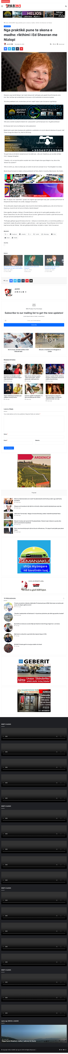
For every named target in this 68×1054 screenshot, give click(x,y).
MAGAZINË (12, 22)
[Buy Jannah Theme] (34, 14)
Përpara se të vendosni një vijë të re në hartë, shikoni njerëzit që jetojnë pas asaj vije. (38, 522)
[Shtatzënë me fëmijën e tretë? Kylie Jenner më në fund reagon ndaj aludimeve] (13, 385)
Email (6, 456)
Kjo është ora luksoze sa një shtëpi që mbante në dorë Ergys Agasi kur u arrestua (37, 640)
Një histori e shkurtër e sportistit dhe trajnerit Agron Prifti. (30, 650)
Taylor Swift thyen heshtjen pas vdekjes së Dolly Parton (13, 412)
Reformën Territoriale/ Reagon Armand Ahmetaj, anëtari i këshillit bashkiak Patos (37, 530)
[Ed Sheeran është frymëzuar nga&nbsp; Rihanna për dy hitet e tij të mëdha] (13, 276)
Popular (34, 509)
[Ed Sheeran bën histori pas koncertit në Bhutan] (54, 276)
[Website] (16, 308)
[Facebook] (18, 308)
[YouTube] (24, 308)
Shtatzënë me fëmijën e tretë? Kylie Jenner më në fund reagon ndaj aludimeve (13, 393)
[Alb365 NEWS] (13, 6)
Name (6, 450)
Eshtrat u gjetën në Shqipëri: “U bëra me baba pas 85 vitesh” (33, 412)
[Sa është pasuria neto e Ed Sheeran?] (33, 276)
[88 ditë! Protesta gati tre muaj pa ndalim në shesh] (8, 664)
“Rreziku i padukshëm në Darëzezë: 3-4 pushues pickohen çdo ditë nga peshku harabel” (39, 629)
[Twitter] (20, 308)
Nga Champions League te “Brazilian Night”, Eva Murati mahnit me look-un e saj (53, 413)
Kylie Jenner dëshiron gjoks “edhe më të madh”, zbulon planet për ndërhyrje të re (32, 393)
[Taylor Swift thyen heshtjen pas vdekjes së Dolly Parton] (13, 405)
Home (6, 22)
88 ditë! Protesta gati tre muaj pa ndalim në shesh (28, 660)
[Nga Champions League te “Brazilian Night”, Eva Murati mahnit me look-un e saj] (55, 405)
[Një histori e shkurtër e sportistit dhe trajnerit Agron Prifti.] (8, 654)
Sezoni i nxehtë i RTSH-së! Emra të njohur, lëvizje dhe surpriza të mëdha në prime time (55, 393)
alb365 (8, 44)
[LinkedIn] (22, 308)
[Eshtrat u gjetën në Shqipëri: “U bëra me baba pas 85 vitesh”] (34, 405)
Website (37, 456)
